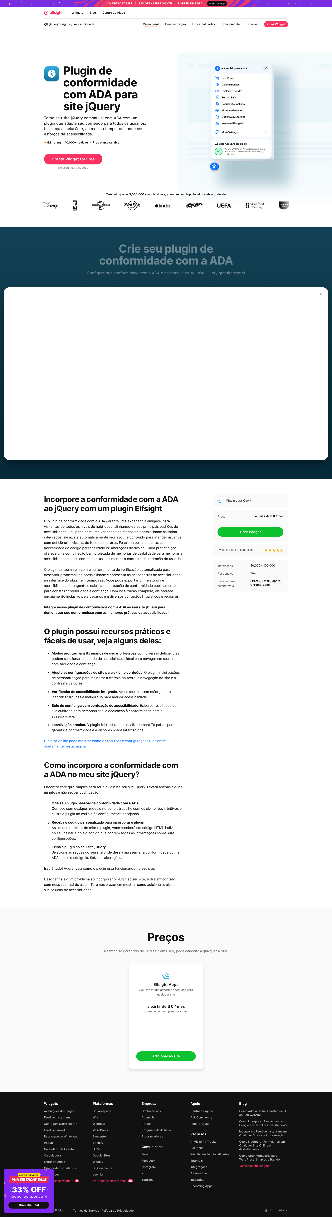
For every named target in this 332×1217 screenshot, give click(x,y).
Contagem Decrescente (60, 1124)
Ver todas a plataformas (112, 1181)
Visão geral (151, 24)
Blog (93, 12)
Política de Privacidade (117, 1210)
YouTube (148, 1179)
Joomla (98, 1174)
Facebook (148, 1160)
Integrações (198, 1167)
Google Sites (101, 1155)
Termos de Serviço (86, 1210)
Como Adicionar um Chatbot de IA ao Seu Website (262, 1113)
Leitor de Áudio (54, 1162)
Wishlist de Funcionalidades (209, 1154)
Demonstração (175, 24)
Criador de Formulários (60, 1168)
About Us (148, 1117)
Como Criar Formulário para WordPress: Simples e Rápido (259, 1157)
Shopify (98, 1143)
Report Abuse (199, 1124)
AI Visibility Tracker (204, 1141)
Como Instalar (231, 24)
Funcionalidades (203, 24)
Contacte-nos (151, 1111)
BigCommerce (102, 1168)
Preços (252, 24)
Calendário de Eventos (60, 1149)
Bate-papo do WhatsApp (61, 1136)
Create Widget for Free (73, 159)
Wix (95, 1117)
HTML (97, 1149)
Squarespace (102, 1111)
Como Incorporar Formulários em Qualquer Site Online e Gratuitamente (262, 1145)
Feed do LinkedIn (55, 1130)
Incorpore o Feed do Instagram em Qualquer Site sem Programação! (263, 1133)
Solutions (196, 1148)
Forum (146, 1154)
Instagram (149, 1167)
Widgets (77, 12)
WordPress (100, 1130)
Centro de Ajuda (113, 12)
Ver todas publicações (254, 1166)
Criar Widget (276, 24)
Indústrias (197, 1179)
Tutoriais (196, 1160)
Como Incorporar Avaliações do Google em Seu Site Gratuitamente (263, 1123)
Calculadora (52, 1155)
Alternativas (199, 1173)
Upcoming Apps (201, 1186)
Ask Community (201, 1117)
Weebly (98, 1162)
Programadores (152, 1136)
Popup (48, 1143)
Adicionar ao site (166, 1056)
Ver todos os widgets (61, 1181)
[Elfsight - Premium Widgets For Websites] (53, 12)
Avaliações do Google (59, 1111)
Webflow (99, 1124)
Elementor (100, 1136)
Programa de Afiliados (157, 1130)
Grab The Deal (29, 1205)
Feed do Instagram (57, 1117)
